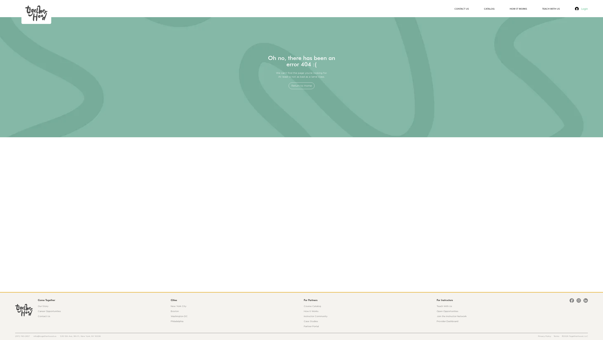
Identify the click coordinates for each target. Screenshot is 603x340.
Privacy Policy (544, 336)
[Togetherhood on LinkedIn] (585, 300)
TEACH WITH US (551, 8)
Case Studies (311, 321)
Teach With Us (444, 306)
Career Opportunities (49, 311)
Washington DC (179, 316)
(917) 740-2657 (22, 336)
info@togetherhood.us (45, 336)
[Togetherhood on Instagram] (579, 300)
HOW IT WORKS (518, 8)
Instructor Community (315, 316)
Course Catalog (312, 306)
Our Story (43, 306)
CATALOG (489, 8)
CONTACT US (461, 8)
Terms (556, 336)
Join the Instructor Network (452, 316)
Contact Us (44, 316)
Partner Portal (311, 326)
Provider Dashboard (447, 321)
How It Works (311, 311)
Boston (175, 311)
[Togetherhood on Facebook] (572, 300)
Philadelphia (177, 321)
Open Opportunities (447, 311)
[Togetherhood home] (24, 310)
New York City (178, 306)
